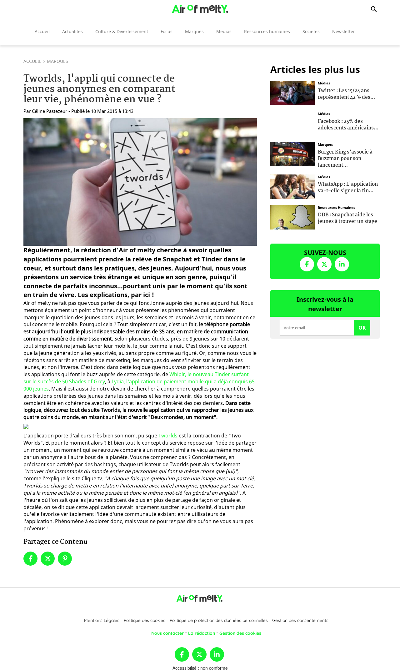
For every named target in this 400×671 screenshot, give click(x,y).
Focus (166, 31)
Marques (194, 31)
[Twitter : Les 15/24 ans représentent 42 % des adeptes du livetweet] (292, 92)
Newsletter (343, 31)
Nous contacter (167, 633)
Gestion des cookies (240, 633)
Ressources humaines (267, 31)
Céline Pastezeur (49, 111)
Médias (224, 31)
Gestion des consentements (300, 620)
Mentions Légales (101, 620)
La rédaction (201, 633)
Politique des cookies (144, 620)
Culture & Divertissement (121, 31)
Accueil (42, 31)
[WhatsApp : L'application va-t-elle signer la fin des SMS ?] (292, 186)
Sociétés (311, 31)
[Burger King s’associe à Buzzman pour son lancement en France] (292, 153)
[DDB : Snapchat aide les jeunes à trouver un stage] (292, 216)
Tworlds (168, 435)
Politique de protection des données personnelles (219, 620)
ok (362, 327)
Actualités (72, 31)
